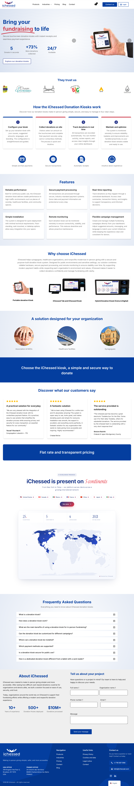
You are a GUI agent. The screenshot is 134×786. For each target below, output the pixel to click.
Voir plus (66, 504)
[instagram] (111, 776)
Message (73, 714)
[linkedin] (115, 776)
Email (103, 700)
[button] (74, 41)
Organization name (108, 688)
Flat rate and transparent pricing (67, 452)
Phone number (76, 700)
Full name (74, 688)
